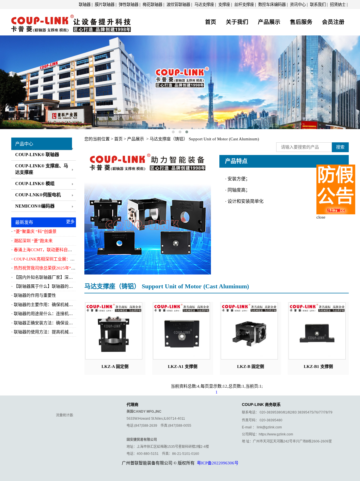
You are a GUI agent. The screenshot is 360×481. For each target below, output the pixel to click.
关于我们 (237, 22)
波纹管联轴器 (178, 4)
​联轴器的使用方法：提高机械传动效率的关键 (56, 332)
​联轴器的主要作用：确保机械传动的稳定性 (54, 304)
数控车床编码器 (272, 4)
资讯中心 (298, 4)
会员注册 (333, 22)
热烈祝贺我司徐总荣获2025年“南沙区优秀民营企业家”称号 (69, 268)
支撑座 (224, 4)
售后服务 (301, 22)
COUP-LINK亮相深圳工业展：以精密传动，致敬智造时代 (67, 259)
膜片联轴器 (104, 4)
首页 (210, 22)
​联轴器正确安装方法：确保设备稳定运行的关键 (58, 323)
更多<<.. (70, 222)
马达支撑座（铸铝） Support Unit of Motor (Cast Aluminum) (204, 139)
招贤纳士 (338, 4)
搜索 (340, 147)
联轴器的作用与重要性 (35, 295)
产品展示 (269, 22)
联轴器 (85, 4)
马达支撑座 (204, 4)
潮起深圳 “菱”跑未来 (33, 241)
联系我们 (318, 4)
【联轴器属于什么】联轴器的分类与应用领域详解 (60, 286)
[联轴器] (71, 21)
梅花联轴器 (152, 4)
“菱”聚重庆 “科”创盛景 (35, 231)
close (320, 217)
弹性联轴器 (128, 4)
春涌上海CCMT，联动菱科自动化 (45, 250)
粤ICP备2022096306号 (217, 463)
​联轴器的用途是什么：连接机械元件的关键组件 (58, 313)
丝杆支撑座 (244, 4)
